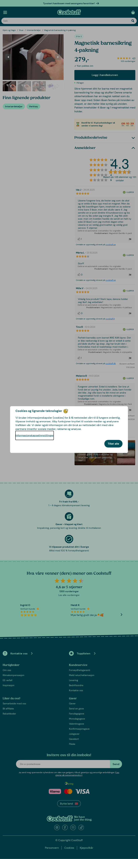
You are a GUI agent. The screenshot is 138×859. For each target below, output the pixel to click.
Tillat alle (113, 443)
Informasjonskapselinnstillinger (34, 435)
